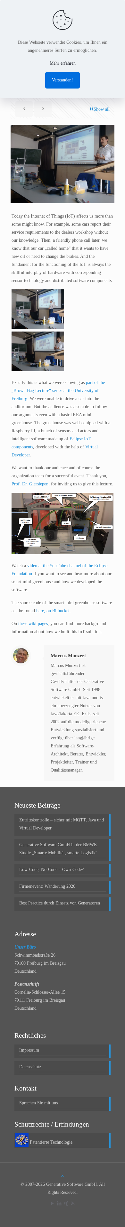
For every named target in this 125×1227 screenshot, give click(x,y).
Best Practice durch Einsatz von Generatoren (59, 903)
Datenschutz (30, 1066)
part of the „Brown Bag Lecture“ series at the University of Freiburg (58, 390)
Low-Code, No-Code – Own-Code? (51, 869)
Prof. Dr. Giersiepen (30, 484)
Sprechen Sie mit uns (38, 1103)
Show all (102, 109)
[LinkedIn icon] (59, 1203)
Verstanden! (62, 80)
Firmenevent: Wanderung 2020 (47, 886)
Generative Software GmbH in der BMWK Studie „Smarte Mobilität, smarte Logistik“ (58, 848)
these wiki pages (33, 623)
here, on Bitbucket (53, 610)
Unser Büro (25, 947)
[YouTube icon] (52, 1203)
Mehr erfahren (63, 63)
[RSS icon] (72, 1203)
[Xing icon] (65, 1203)
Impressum (29, 1050)
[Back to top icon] (62, 1176)
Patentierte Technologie (51, 1142)
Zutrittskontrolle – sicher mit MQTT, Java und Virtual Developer (61, 824)
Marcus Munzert (68, 655)
